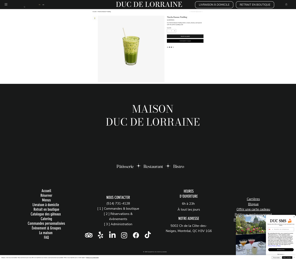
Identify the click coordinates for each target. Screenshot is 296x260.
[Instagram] (124, 235)
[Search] (24, 6)
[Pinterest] (171, 47)
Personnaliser (276, 257)
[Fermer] (294, 257)
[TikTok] (148, 235)
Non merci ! (281, 254)
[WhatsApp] (167, 47)
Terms (279, 246)
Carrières (253, 199)
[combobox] (270, 229)
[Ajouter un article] (174, 30)
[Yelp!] (101, 235)
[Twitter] (173, 47)
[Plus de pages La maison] (53, 232)
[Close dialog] (294, 217)
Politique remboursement (253, 214)
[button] (286, 4)
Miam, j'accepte (287, 257)
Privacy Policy (272, 246)
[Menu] (6, 4)
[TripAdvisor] (89, 235)
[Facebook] (169, 47)
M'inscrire (281, 249)
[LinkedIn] (112, 235)
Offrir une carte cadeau (253, 209)
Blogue (253, 204)
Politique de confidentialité (92, 257)
